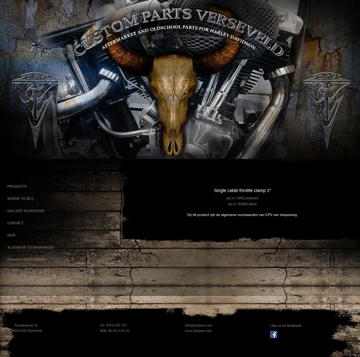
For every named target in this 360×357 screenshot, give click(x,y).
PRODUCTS (16, 186)
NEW (11, 235)
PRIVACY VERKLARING (26, 260)
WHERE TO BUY (20, 199)
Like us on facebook (285, 325)
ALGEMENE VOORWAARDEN (30, 247)
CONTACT (15, 223)
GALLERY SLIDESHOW (25, 211)
